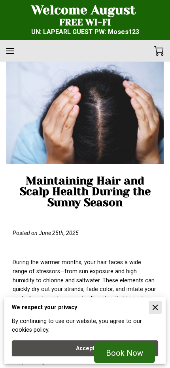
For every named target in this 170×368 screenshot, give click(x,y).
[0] (159, 51)
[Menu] (10, 51)
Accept (85, 348)
